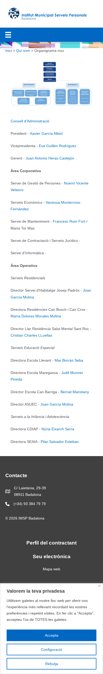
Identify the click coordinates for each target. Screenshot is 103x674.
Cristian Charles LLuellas (31, 335)
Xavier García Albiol (46, 134)
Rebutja (51, 664)
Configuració (51, 649)
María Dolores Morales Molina (36, 316)
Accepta (51, 635)
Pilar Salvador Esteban (60, 442)
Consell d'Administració (30, 121)
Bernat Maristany (74, 392)
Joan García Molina (56, 404)
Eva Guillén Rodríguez (57, 146)
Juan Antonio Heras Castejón (50, 158)
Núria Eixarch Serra (57, 429)
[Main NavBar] (8, 35)
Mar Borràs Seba (69, 360)
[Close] (99, 586)
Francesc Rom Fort (69, 221)
